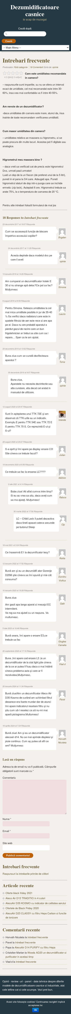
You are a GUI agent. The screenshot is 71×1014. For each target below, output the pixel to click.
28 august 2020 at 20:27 (13, 441)
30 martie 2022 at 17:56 (23, 511)
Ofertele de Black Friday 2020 (22, 908)
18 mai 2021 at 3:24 (11, 545)
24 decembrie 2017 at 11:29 (19, 248)
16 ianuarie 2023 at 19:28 (13, 590)
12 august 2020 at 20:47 (13, 406)
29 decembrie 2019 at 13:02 (14, 348)
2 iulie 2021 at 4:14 (16, 484)
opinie (55, 67)
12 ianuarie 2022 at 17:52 (13, 563)
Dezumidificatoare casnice (35, 10)
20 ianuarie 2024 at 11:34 (13, 686)
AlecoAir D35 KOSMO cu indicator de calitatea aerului (36, 903)
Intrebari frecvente (38, 937)
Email (7, 831)
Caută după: (25, 28)
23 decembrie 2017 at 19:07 (14, 224)
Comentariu (9, 777)
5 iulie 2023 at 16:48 (11, 628)
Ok (35, 1010)
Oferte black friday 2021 (19, 893)
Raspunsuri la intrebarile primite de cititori (26, 873)
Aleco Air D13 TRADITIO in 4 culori (25, 898)
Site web (7, 843)
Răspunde (30, 224)
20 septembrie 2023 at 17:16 (14, 651)
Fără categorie (21, 67)
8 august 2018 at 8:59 (12, 300)
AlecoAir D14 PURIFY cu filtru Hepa (35, 947)
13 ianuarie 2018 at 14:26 (13, 274)
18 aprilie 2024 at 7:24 (12, 725)
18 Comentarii (36, 67)
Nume (7, 819)
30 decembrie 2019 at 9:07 (19, 372)
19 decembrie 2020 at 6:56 (14, 464)
